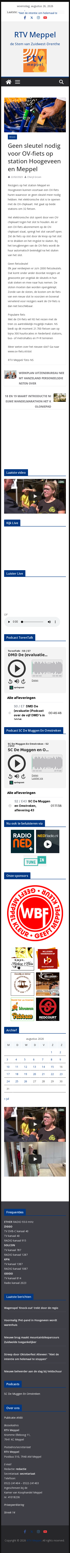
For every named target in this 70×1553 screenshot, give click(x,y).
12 (25, 1066)
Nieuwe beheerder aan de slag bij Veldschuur (33, 1371)
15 (52, 1066)
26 (25, 1081)
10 (8, 1066)
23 (61, 1074)
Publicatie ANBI (13, 1417)
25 (16, 1081)
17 (8, 1074)
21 (43, 1074)
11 (16, 1066)
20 (34, 1074)
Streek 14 (9, 1512)
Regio (12, 137)
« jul (6, 1098)
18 (16, 1074)
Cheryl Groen (34, 177)
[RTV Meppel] (8, 81)
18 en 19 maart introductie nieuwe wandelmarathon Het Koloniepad (28, 401)
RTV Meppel (35, 34)
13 (34, 1066)
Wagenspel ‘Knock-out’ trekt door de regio (31, 1308)
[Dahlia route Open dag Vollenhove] (35, 496)
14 (43, 1066)
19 (25, 1074)
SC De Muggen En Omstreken (22, 1393)
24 (8, 1081)
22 (52, 1074)
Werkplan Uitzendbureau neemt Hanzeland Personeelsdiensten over (41, 378)
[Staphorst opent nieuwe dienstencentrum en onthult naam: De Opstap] (35, 1159)
